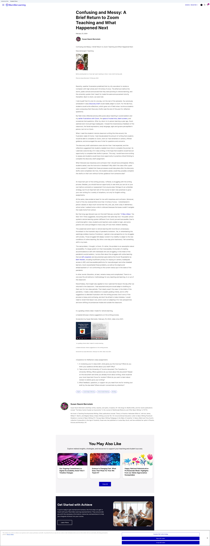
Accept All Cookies (160, 542)
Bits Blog (114, 391)
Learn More (65, 522)
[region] (105, 538)
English (78, 391)
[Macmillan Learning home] (16, 5)
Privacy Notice (10, 534)
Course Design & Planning (89, 391)
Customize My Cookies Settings (160, 534)
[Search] (204, 5)
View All (105, 484)
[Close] (207, 538)
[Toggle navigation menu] (3, 5)
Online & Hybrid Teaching (103, 391)
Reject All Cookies (160, 538)
